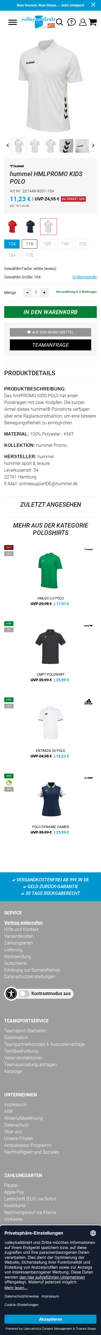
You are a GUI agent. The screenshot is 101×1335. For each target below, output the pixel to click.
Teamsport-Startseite (24, 1030)
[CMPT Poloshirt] (50, 653)
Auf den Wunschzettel (53, 332)
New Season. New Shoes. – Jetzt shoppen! (50, 5)
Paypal (11, 1185)
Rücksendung (17, 956)
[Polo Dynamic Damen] (50, 806)
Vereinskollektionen (23, 1057)
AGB (8, 1111)
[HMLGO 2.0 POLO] (50, 577)
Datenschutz (16, 1125)
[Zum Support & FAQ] (71, 21)
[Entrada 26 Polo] (50, 730)
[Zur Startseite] (38, 22)
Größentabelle (84, 277)
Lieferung (13, 949)
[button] (12, 22)
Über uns (13, 1131)
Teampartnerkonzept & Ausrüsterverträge (44, 1044)
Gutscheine (15, 963)
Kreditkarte (15, 1205)
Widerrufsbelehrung (23, 1118)
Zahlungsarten (18, 943)
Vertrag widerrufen (23, 922)
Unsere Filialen (18, 1138)
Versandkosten (19, 936)
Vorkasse (13, 1219)
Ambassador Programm (28, 1145)
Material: (16, 434)
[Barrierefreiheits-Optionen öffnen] (11, 994)
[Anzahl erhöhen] (44, 292)
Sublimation (16, 1037)
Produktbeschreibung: (35, 389)
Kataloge (13, 1071)
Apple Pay (14, 1192)
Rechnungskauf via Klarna (30, 1212)
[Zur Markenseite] (17, 167)
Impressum (15, 1104)
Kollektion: (19, 445)
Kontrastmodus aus (51, 993)
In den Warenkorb (51, 312)
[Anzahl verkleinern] (27, 292)
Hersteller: (20, 456)
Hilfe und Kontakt (21, 929)
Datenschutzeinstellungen (29, 976)
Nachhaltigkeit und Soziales (31, 1152)
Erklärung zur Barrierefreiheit (32, 970)
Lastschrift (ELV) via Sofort (30, 1199)
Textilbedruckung (21, 1051)
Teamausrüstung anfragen (30, 1064)
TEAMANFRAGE (50, 345)
